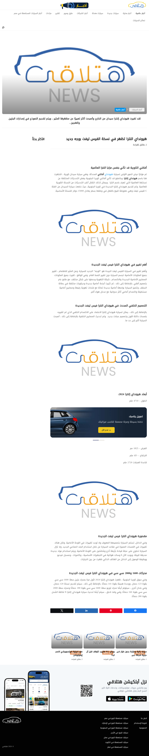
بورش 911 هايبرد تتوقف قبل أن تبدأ (100, 653)
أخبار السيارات (137, 109)
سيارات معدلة (97, 13)
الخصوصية (143, 728)
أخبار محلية (127, 13)
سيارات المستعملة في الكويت (116, 742)
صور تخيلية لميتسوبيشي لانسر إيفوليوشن (69, 653)
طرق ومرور (68, 13)
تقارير (57, 13)
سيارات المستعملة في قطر (117, 747)
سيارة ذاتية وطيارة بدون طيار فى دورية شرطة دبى (132, 653)
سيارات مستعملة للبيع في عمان (116, 737)
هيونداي (108, 174)
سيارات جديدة (113, 13)
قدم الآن (105, 430)
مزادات (48, 13)
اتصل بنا (144, 718)
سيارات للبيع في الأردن (119, 732)
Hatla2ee (137, 5)
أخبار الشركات (82, 13)
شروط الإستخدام (140, 723)
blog (74, 7)
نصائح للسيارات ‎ (138, 20)
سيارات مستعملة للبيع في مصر (116, 718)
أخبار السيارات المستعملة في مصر (28, 13)
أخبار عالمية (140, 13)
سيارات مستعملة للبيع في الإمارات (115, 723)
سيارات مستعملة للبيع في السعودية (114, 728)
